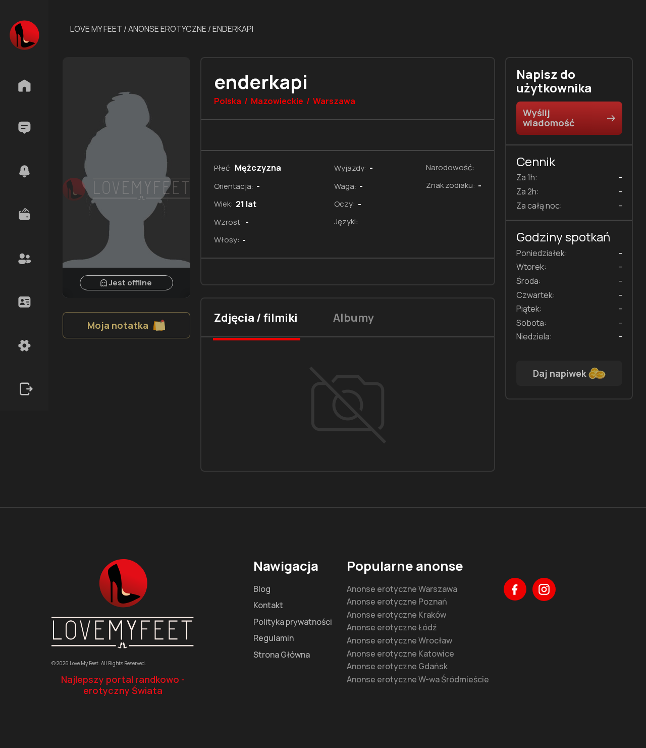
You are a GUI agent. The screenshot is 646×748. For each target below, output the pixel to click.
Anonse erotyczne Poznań (397, 602)
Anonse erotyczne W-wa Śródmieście (418, 679)
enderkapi (232, 28)
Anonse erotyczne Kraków (396, 615)
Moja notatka (117, 325)
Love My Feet (96, 28)
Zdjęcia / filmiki (256, 318)
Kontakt (268, 605)
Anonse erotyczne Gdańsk (397, 666)
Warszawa (334, 101)
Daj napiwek (559, 373)
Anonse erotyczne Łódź (392, 627)
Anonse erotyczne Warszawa (402, 589)
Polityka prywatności (292, 622)
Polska (227, 101)
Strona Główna (281, 655)
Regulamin (273, 638)
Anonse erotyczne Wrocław (399, 640)
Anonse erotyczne (167, 28)
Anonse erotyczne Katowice (400, 654)
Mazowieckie (277, 101)
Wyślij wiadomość (548, 118)
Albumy (353, 318)
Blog (262, 589)
